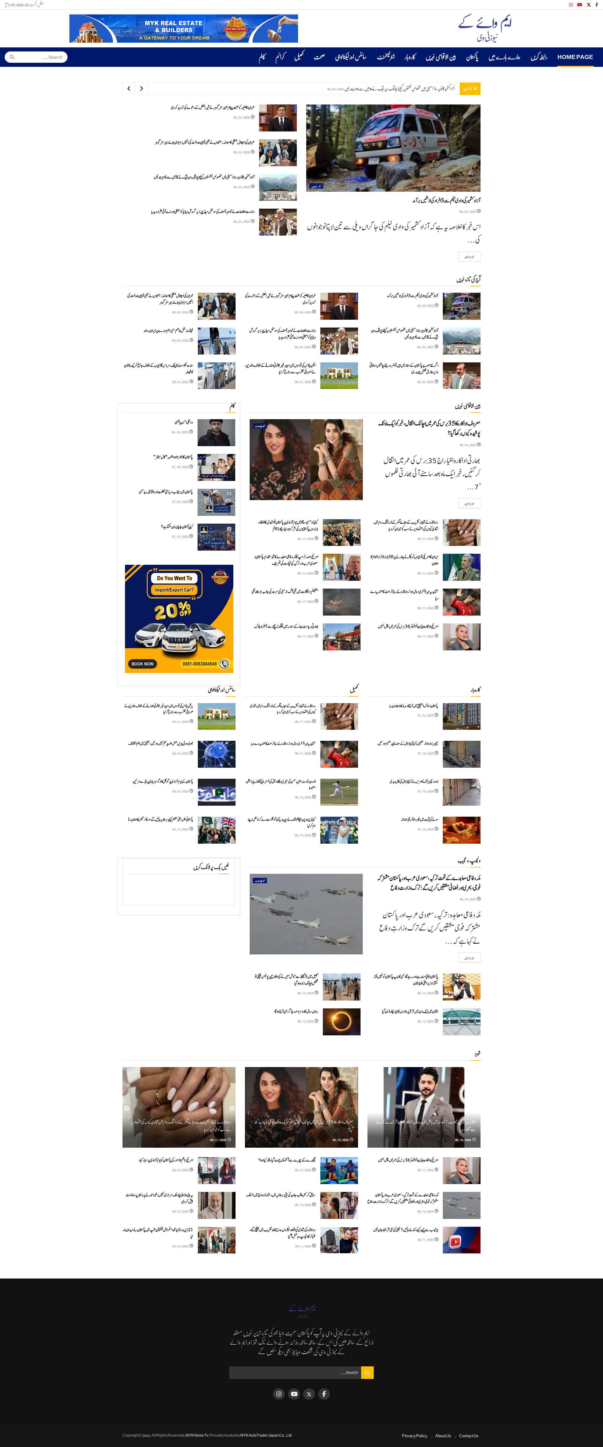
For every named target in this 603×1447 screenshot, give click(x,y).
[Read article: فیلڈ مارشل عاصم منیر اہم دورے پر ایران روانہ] (217, 341)
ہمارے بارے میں (504, 57)
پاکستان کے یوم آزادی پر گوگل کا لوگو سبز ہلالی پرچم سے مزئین (163, 781)
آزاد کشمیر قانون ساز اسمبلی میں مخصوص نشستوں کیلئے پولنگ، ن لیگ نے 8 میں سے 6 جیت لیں (204, 177)
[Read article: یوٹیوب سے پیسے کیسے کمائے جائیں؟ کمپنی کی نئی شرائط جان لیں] (462, 1240)
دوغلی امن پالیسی (184, 422)
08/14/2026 (180, 791)
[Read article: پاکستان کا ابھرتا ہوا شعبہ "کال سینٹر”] (216, 467)
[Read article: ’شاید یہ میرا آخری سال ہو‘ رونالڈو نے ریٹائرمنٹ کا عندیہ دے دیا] (462, 602)
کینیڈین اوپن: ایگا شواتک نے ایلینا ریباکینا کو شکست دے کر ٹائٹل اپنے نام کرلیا (282, 822)
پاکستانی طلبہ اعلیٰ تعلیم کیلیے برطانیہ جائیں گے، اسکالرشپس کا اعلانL (160, 819)
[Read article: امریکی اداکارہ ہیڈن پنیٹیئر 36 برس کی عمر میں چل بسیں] (462, 636)
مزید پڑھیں (466, 256)
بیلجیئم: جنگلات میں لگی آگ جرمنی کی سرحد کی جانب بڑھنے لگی (285, 592)
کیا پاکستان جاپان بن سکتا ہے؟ (177, 527)
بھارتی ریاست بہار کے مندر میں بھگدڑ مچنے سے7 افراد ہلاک (286, 626)
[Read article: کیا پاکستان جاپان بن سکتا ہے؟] (216, 537)
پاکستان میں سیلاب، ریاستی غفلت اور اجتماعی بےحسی (166, 492)
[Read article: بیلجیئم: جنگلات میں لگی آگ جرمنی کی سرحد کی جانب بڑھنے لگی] (342, 602)
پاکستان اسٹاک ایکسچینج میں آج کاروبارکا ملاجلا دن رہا (413, 706)
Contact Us (469, 1436)
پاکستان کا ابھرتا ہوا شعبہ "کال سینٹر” (173, 457)
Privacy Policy (414, 1436)
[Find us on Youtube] (579, 5)
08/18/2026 (468, 444)
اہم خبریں (316, 185)
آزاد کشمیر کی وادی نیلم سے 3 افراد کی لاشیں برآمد (446, 200)
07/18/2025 (426, 829)
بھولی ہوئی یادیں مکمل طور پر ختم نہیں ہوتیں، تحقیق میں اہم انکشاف (160, 743)
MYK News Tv (197, 1435)
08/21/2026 (303, 381)
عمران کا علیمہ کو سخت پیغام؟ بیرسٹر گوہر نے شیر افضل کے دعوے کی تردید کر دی (212, 107)
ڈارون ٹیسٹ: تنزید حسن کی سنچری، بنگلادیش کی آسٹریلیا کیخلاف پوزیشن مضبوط (281, 784)
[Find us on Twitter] (589, 5)
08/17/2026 (425, 538)
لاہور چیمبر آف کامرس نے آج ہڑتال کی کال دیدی (414, 781)
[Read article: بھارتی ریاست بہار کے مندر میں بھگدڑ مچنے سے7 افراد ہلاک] (342, 636)
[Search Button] (10, 57)
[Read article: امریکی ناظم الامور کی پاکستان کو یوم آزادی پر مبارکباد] (217, 1170)
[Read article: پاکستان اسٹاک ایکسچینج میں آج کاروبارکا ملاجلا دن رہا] (462, 716)
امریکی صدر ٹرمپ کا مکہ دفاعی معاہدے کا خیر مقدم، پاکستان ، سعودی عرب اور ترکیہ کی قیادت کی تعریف (286, 560)
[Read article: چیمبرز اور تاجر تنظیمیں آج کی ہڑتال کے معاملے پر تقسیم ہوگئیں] (462, 754)
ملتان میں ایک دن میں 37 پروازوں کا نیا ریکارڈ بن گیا (410, 1011)
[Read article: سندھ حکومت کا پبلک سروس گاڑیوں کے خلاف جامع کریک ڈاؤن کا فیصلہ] (217, 375)
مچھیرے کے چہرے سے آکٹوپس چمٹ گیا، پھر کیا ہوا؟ (287, 1160)
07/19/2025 (426, 753)
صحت (319, 57)
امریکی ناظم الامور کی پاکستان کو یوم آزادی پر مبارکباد (166, 1160)
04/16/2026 (180, 431)
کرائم (279, 57)
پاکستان (472, 57)
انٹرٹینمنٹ (386, 57)
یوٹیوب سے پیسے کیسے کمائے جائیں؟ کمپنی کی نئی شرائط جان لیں (405, 1230)
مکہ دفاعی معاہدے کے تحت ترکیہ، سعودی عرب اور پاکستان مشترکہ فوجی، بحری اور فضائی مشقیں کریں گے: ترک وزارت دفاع (429, 883)
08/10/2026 (180, 1246)
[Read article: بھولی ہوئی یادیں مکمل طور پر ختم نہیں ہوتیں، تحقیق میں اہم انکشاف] (217, 754)
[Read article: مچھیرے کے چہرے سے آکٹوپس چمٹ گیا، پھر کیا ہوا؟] (339, 1170)
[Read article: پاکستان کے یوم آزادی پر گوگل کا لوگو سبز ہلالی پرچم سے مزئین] (217, 792)
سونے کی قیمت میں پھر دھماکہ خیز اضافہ (419, 819)
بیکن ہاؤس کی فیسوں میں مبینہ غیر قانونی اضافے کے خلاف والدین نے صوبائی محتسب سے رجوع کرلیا (281, 369)
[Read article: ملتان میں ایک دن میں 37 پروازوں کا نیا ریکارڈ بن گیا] (462, 1021)
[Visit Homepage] (485, 28)
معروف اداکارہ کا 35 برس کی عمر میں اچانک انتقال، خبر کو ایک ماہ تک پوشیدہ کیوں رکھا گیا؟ (429, 428)
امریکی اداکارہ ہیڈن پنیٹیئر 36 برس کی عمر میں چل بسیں (408, 626)
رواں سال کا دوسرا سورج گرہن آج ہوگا (296, 1011)
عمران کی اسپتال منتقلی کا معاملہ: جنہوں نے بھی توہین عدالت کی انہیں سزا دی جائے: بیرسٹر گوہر (204, 142)
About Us (443, 1436)
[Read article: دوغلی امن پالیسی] (216, 432)
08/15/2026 (180, 753)
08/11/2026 (426, 1239)
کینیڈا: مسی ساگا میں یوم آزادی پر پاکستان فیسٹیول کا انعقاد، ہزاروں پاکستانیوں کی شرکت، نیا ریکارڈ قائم (288, 525)
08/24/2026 (467, 211)
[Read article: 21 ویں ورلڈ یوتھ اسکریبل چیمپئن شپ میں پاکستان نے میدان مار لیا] (217, 1240)
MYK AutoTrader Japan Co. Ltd (266, 1435)
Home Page (575, 57)
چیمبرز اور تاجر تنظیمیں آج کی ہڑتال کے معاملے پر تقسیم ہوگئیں (408, 743)
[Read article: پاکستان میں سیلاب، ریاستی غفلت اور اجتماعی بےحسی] (216, 502)
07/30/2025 (180, 466)
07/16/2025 (180, 536)
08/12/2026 (305, 1021)
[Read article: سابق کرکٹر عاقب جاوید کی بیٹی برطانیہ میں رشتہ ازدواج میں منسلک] (339, 1205)
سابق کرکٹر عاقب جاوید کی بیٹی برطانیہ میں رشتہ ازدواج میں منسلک (281, 1195)
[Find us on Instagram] (571, 5)
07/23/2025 (425, 715)
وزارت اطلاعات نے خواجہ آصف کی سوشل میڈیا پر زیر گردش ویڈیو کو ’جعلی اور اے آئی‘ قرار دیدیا (400, 88)
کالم (262, 57)
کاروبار (410, 57)
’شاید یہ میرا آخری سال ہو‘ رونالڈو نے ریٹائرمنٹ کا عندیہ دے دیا (283, 743)
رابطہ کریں (538, 57)
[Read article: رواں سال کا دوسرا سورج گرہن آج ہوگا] (342, 1021)
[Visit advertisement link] (183, 28)
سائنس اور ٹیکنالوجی (351, 57)
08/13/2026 (180, 829)
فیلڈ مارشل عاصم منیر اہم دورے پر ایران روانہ (168, 331)
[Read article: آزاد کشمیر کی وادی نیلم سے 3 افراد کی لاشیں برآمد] (393, 148)
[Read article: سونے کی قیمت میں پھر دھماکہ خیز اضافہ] (462, 830)
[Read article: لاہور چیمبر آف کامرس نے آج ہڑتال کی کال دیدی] (462, 792)
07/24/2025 (180, 501)
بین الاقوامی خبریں (441, 57)
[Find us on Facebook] (596, 5)
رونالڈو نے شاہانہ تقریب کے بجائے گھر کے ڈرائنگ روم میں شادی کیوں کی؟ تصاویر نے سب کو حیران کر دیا (406, 525)
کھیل (299, 57)
